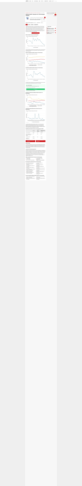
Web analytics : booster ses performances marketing (50, 28)
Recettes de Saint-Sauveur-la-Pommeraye (40, 141)
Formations (49, 26)
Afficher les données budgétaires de (30, 22)
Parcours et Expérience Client (51, 30)
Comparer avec (38, 22)
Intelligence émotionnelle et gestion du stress (50, 33)
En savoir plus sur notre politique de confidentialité (30, 90)
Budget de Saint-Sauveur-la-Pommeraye (30, 141)
